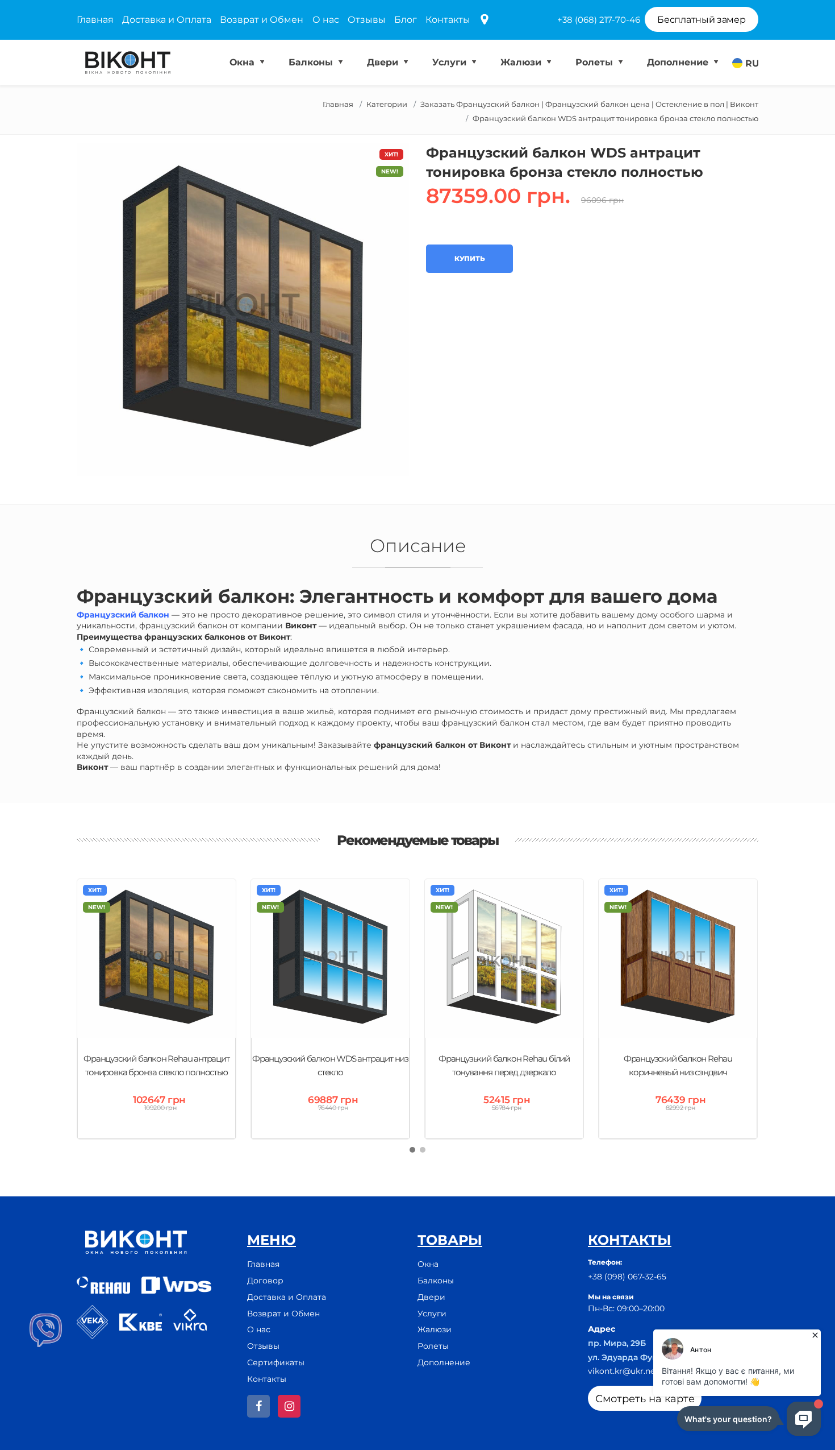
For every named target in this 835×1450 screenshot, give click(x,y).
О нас (325, 19)
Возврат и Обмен (261, 19)
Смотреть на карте (645, 1399)
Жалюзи (522, 62)
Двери (384, 62)
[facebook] (258, 1406)
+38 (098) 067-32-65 (627, 1276)
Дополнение (679, 62)
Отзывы (367, 19)
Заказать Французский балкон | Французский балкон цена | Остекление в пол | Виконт (589, 104)
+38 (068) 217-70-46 (598, 19)
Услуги (450, 62)
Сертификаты (275, 1362)
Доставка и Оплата (166, 19)
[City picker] (484, 20)
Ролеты (595, 62)
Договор (265, 1280)
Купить (469, 258)
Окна (243, 62)
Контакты (447, 19)
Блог (405, 19)
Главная (95, 19)
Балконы (312, 62)
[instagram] (289, 1406)
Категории (386, 104)
